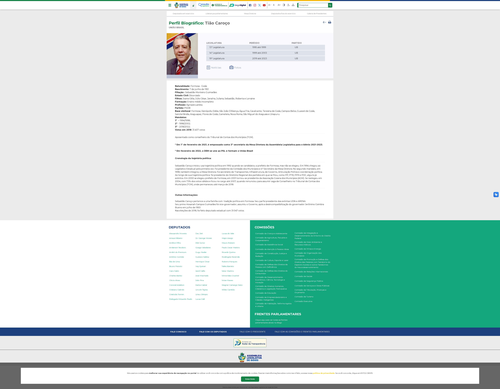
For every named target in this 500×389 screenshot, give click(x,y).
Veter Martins (228, 271)
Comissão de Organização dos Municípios (308, 254)
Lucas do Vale (228, 233)
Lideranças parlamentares (217, 14)
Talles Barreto (228, 266)
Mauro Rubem (228, 243)
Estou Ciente (250, 379)
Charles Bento (175, 276)
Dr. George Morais (203, 238)
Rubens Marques (229, 262)
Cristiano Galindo (176, 290)
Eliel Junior (200, 243)
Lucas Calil (200, 299)
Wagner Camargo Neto (232, 285)
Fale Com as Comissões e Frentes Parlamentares (302, 332)
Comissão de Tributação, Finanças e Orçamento (310, 291)
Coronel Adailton (176, 285)
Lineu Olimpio (201, 294)
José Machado (201, 276)
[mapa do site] (293, 5)
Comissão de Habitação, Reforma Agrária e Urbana (273, 304)
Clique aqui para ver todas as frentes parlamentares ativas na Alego (271, 321)
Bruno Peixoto (175, 266)
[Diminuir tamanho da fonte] (269, 5)
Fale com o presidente (252, 332)
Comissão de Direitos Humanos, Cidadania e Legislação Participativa (271, 287)
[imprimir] (329, 25)
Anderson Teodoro (177, 247)
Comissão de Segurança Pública (309, 281)
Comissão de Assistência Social (269, 244)
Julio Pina (199, 280)
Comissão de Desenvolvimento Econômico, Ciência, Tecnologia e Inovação (270, 280)
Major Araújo (227, 238)
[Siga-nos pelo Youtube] (264, 5)
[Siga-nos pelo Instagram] (255, 5)
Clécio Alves (174, 280)
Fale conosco (178, 332)
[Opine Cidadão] (193, 5)
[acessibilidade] (288, 5)
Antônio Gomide (176, 257)
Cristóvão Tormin (176, 294)
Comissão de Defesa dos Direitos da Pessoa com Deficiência (271, 265)
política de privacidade (324, 373)
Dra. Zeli (199, 233)
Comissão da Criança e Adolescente (271, 233)
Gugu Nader (201, 252)
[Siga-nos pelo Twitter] (259, 5)
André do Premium (177, 252)
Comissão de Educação (265, 293)
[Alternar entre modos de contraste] (284, 5)
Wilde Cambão (228, 290)
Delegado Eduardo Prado (180, 299)
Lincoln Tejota (201, 290)
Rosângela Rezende (231, 257)
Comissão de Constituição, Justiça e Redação (271, 254)
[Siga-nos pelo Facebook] (250, 5)
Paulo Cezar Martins (231, 247)
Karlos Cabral (201, 285)
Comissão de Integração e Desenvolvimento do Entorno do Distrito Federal (313, 235)
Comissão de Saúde (303, 276)
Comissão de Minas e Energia (308, 249)
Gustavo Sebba (202, 257)
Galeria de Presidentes (316, 14)
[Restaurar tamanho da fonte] (274, 5)
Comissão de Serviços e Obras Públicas (312, 286)
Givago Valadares (203, 247)
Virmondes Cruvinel (230, 276)
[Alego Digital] (238, 5)
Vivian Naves (227, 280)
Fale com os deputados (213, 332)
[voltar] (324, 25)
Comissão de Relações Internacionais (311, 272)
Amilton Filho (175, 243)
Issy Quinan (200, 266)
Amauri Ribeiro (175, 238)
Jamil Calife (200, 271)
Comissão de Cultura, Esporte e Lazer (271, 260)
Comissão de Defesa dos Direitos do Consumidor (271, 272)
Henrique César (202, 262)
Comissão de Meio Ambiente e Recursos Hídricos (308, 243)
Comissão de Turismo (304, 297)
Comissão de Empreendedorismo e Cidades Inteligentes (271, 298)
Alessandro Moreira (177, 233)
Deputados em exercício (183, 14)
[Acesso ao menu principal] (170, 5)
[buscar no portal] (330, 5)
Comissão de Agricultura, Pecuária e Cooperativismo (271, 239)
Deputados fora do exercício (283, 14)
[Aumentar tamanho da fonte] (279, 5)
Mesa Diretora (250, 14)
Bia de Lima (174, 262)
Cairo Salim (174, 271)
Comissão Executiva (303, 301)
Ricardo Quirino (229, 252)
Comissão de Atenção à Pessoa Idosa (272, 249)
